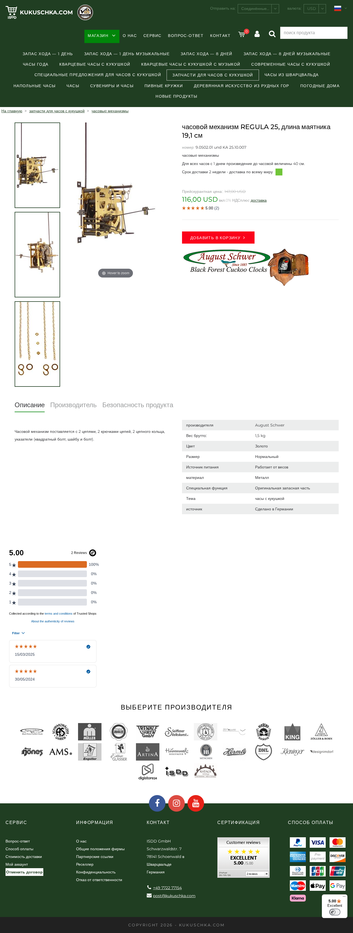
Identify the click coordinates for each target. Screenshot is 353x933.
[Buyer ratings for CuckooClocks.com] (243, 859)
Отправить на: (223, 8)
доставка (259, 200)
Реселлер (84, 864)
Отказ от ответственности (99, 879)
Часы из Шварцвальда (291, 74)
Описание (30, 405)
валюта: (294, 8)
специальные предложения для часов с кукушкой (97, 74)
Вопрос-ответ (186, 35)
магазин (98, 35)
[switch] (334, 912)
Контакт (220, 35)
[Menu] (344, 897)
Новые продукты (176, 96)
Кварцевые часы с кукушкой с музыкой (190, 64)
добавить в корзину (215, 237)
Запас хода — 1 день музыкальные (127, 53)
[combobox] (258, 8)
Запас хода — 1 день (48, 53)
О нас (130, 35)
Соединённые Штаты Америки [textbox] (260, 8)
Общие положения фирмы (100, 848)
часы (72, 85)
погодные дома (319, 85)
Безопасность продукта (137, 405)
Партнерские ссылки (94, 856)
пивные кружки (164, 85)
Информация (94, 822)
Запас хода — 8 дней (206, 53)
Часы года (36, 64)
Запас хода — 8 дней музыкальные (287, 53)
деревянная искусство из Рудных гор (241, 85)
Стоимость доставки (24, 856)
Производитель (73, 405)
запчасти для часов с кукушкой (212, 75)
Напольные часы (35, 85)
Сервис (152, 35)
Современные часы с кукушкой (290, 64)
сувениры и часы (111, 85)
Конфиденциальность (96, 872)
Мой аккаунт (17, 864)
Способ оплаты (19, 848)
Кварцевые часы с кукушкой (94, 64)
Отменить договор (24, 872)
